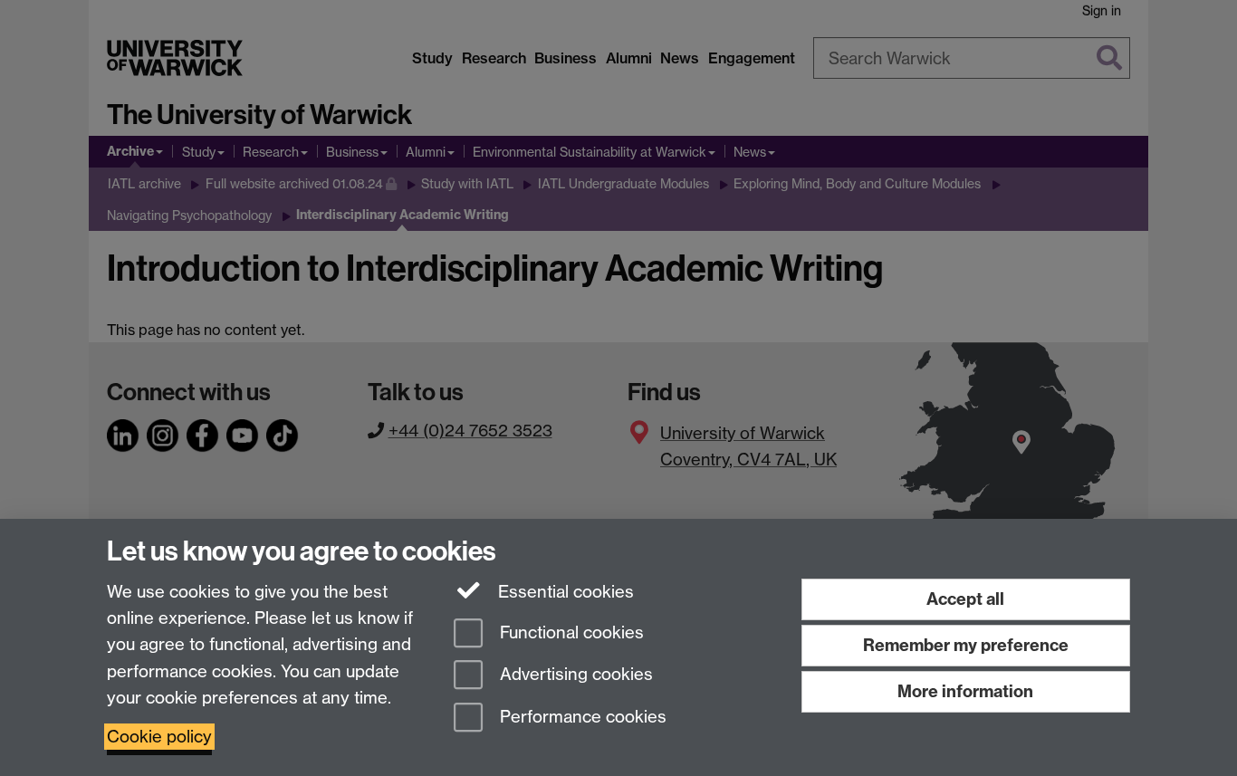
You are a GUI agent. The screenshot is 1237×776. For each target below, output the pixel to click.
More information (965, 691)
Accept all (965, 599)
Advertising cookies (574, 675)
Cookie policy (159, 736)
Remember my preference (966, 645)
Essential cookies (564, 591)
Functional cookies (569, 632)
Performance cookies (580, 717)
